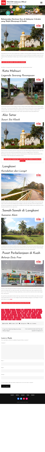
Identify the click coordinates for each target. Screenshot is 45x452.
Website (2, 374)
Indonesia (8, 312)
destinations (25, 311)
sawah (15, 316)
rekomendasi (9, 316)
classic (3, 311)
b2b (22, 309)
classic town (8, 311)
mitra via (33, 314)
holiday (40, 311)
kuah (3, 314)
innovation (14, 312)
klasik (30, 312)
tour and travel (17, 317)
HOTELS (17, 395)
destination (19, 311)
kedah (26, 312)
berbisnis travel (28, 309)
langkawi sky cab (13, 314)
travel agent (28, 317)
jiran (22, 312)
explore (35, 311)
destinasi (13, 311)
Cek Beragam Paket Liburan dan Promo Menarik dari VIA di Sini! (15, 302)
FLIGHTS (12, 395)
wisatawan (19, 319)
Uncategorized (23, 323)
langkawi (6, 314)
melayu (28, 314)
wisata (14, 319)
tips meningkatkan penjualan (7, 317)
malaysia (24, 314)
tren (2, 319)
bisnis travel (38, 309)
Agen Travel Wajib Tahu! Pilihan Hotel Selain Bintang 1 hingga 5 (12, 330)
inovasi (18, 312)
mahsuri (19, 314)
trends (10, 319)
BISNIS (33, 309)
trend (6, 319)
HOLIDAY (23, 395)
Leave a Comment (32, 323)
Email (2, 367)
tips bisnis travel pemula (35, 316)
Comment (3, 342)
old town (38, 314)
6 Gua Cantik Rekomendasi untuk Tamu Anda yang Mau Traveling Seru (33, 329)
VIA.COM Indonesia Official (16, 2)
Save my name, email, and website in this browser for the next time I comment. (18, 382)
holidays (3, 312)
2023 (2, 309)
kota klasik (34, 312)
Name (2, 360)
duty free (31, 311)
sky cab (25, 316)
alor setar (18, 309)
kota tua (39, 312)
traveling (39, 317)
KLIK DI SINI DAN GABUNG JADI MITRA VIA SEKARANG (13, 62)
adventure (7, 309)
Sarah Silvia (6, 323)
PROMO (32, 395)
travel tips (34, 317)
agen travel (12, 309)
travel (23, 317)
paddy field (4, 316)
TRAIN (28, 395)
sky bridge (20, 316)
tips (28, 316)
